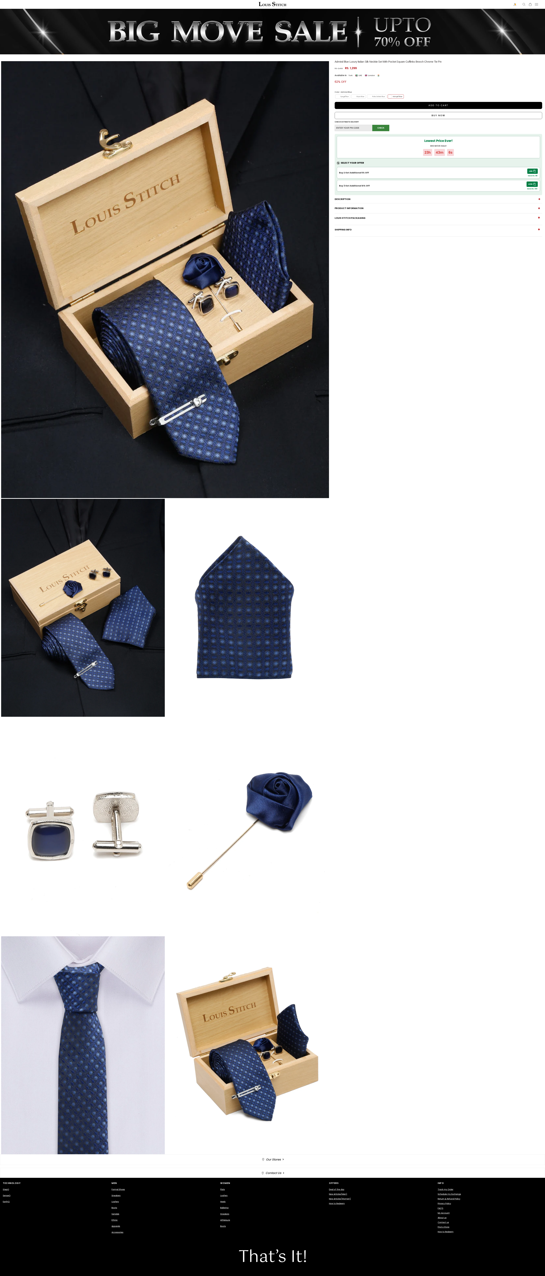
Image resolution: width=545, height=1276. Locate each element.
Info (441, 1183)
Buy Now (438, 115)
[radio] (342, 96)
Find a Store (443, 1227)
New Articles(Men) (338, 1194)
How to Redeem (337, 1203)
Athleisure (225, 1220)
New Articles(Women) (340, 1198)
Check (380, 128)
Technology (12, 1183)
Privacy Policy (444, 1203)
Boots (114, 1207)
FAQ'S (440, 1208)
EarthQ (6, 1201)
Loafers (115, 1201)
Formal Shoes (118, 1189)
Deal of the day (336, 1189)
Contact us (443, 1222)
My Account (444, 1213)
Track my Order (445, 1189)
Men (114, 1183)
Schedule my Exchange (449, 1194)
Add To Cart (438, 105)
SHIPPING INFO (343, 229)
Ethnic (115, 1220)
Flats (222, 1189)
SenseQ (7, 1195)
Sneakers (116, 1195)
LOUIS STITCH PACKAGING (350, 218)
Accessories (117, 1232)
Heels (223, 1201)
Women (225, 1183)
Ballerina (224, 1207)
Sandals (115, 1214)
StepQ (6, 1189)
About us (442, 1217)
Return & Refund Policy (449, 1198)
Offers (334, 1183)
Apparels (116, 1226)
